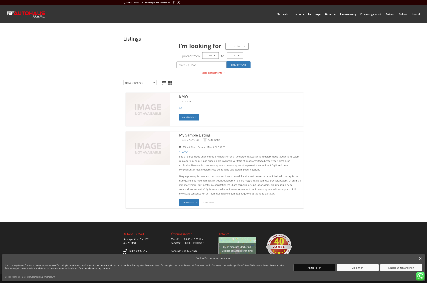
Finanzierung (348, 14)
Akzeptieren (314, 267)
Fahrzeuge (314, 14)
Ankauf (390, 14)
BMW (183, 96)
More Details (188, 117)
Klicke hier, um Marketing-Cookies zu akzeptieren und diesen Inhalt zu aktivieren (237, 250)
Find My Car (238, 64)
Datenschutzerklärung (32, 276)
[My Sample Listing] (148, 148)
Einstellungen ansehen (401, 267)
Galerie (403, 14)
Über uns (298, 14)
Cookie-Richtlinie (12, 276)
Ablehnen (357, 267)
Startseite (282, 14)
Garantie (330, 14)
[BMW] (148, 109)
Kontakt (417, 14)
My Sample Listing (194, 135)
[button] (420, 258)
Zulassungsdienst (370, 14)
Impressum (49, 276)
